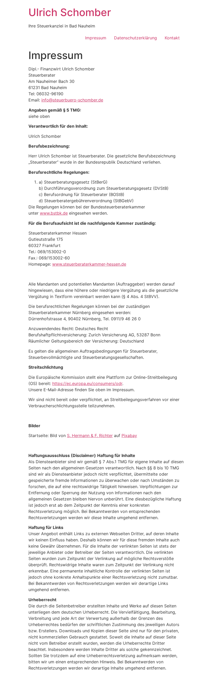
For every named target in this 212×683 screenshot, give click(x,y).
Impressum (95, 37)
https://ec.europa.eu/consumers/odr (87, 383)
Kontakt (172, 37)
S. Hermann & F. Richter (90, 435)
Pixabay (129, 435)
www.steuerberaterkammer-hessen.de (89, 264)
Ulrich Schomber (69, 12)
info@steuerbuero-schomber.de (72, 100)
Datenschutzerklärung (135, 37)
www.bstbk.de (54, 213)
